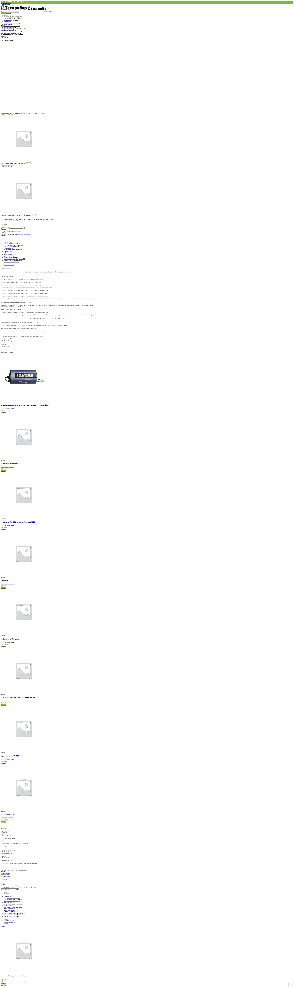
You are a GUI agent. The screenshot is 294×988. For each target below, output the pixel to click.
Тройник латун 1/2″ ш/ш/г (10, 639)
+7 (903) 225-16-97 (6, 3)
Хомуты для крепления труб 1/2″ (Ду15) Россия (18, 697)
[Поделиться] (2, 985)
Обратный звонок (47, 8)
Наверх (3, 926)
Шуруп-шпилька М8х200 (10, 756)
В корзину (3, 229)
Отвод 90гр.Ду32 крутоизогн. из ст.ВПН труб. (13, 163)
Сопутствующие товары (12, 113)
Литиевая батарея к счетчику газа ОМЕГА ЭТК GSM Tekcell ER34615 (25, 405)
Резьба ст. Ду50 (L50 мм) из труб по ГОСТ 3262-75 (19, 522)
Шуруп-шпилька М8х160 (10, 464)
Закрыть (3, 235)
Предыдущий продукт (7, 114)
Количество (5, 227)
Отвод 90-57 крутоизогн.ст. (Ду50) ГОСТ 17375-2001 (16, 215)
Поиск (17, 11)
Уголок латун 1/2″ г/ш (8, 814)
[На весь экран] (4, 985)
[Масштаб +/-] (5, 985)
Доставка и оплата (9, 265)
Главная (3, 113)
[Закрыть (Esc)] (1, 985)
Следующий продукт (6, 166)
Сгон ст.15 (4, 581)
